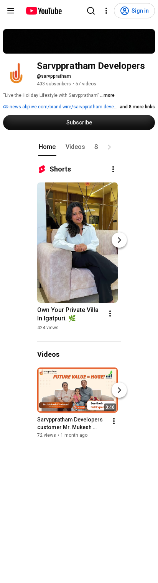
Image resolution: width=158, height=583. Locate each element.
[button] (109, 147)
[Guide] (10, 10)
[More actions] (113, 169)
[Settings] (106, 10)
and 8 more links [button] (137, 106)
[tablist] (79, 147)
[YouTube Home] (43, 10)
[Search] (90, 10)
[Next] (119, 240)
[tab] (47, 147)
